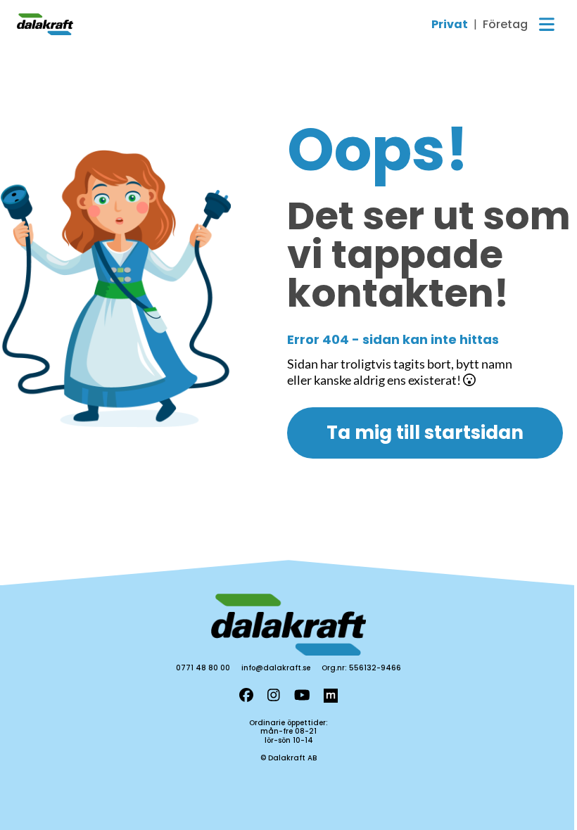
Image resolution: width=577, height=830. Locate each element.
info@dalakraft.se (275, 668)
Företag (505, 25)
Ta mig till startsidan (425, 432)
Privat (449, 25)
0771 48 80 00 (203, 668)
